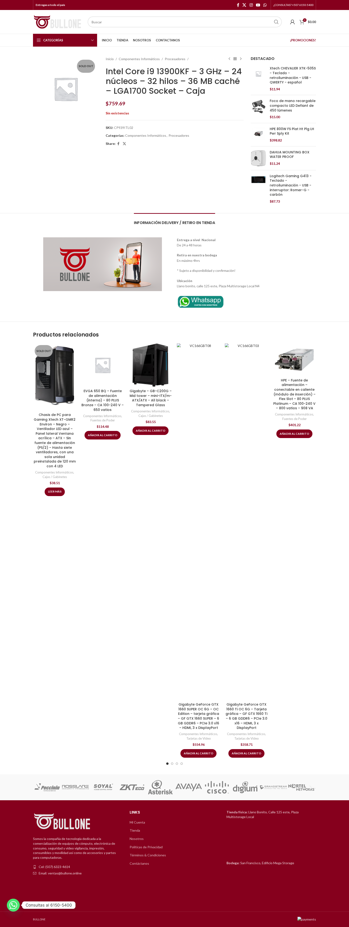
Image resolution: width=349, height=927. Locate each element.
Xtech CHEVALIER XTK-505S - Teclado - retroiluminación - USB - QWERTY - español (293, 75)
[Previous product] (229, 59)
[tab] (174, 220)
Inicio (110, 59)
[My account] (292, 22)
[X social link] (244, 5)
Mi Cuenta (137, 822)
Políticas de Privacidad (146, 847)
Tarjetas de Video (198, 738)
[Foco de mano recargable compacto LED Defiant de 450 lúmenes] (258, 109)
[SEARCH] (276, 21)
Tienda (135, 830)
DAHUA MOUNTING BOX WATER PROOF (289, 154)
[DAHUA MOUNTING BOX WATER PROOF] (258, 158)
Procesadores (175, 59)
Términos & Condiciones (148, 855)
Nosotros (137, 839)
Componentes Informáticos (139, 59)
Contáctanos (139, 863)
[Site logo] (58, 22)
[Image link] (200, 301)
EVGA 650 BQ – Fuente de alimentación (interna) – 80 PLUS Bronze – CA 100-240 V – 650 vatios (102, 400)
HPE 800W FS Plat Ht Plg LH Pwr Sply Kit (292, 131)
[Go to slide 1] (167, 763)
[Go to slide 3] (177, 763)
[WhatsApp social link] (265, 5)
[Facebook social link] (238, 5)
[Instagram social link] (251, 5)
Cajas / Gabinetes (54, 477)
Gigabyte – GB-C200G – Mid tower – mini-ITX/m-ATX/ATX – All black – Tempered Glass (151, 398)
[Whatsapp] (13, 905)
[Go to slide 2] (172, 763)
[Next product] (241, 59)
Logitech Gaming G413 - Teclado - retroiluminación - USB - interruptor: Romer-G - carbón (290, 185)
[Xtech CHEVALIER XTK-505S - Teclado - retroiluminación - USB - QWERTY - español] (258, 78)
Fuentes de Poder (102, 420)
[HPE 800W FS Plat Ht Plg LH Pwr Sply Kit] (258, 135)
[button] (38, 787)
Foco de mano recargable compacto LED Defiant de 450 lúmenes (293, 105)
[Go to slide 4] (181, 763)
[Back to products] (235, 59)
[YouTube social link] (258, 5)
